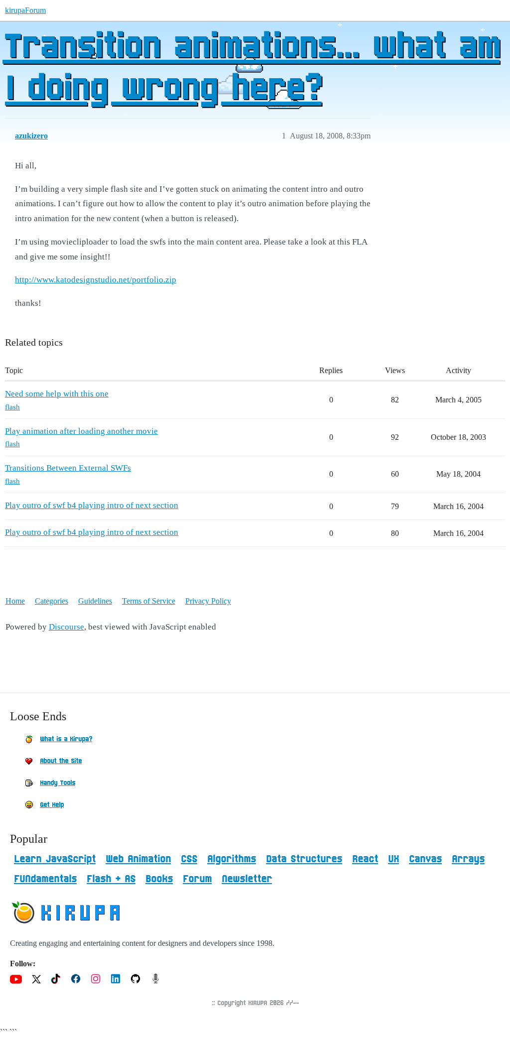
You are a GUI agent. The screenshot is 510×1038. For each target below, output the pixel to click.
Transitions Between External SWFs (68, 468)
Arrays (468, 859)
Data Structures (304, 859)
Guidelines (95, 601)
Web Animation (138, 859)
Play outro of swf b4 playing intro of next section (91, 505)
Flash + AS (111, 879)
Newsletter (247, 879)
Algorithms (231, 859)
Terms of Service (148, 601)
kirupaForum (25, 10)
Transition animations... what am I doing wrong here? (251, 68)
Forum (197, 879)
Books (159, 879)
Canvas (425, 859)
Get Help (52, 805)
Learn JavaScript (55, 859)
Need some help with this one (57, 393)
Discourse (66, 627)
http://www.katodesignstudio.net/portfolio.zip (95, 279)
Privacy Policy (208, 601)
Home (15, 601)
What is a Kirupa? (66, 739)
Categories (51, 601)
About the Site (61, 761)
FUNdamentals (45, 879)
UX (393, 859)
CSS (189, 859)
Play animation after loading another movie (81, 431)
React (365, 859)
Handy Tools (57, 783)
